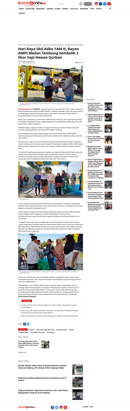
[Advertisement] (65, 29)
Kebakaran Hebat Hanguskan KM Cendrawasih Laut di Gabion (42, 379)
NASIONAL (40, 9)
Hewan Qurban (47, 45)
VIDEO (98, 9)
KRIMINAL (84, 9)
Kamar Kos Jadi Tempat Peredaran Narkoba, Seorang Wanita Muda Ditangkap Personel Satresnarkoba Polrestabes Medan (49, 312)
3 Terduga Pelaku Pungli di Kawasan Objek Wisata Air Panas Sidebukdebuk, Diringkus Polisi (95, 129)
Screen (88, 4)
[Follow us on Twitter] (57, 407)
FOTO (92, 9)
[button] (110, 8)
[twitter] (105, 4)
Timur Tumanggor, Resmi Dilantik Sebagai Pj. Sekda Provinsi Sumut (96, 139)
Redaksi (85, 407)
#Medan (71, 330)
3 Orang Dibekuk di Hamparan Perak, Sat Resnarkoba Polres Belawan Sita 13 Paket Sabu (96, 185)
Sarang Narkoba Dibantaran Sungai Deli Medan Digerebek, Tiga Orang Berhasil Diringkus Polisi (96, 206)
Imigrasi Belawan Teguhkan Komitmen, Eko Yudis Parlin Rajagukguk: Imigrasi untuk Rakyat (43, 391)
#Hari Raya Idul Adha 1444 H (45, 330)
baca (78, 62)
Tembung (80, 45)
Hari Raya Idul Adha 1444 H (35, 45)
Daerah (24, 45)
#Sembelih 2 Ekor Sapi (38, 332)
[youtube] (109, 4)
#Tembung (50, 332)
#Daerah (31, 330)
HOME (21, 9)
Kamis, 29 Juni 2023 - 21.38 (29, 63)
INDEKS (22, 13)
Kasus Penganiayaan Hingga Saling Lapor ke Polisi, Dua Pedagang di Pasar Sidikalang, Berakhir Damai (96, 163)
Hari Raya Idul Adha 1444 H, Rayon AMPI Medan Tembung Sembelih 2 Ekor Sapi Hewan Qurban (28, 344)
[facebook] (100, 4)
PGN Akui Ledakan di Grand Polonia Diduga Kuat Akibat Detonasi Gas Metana (49, 316)
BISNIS (65, 9)
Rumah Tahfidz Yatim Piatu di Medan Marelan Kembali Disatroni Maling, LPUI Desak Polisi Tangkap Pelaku (42, 366)
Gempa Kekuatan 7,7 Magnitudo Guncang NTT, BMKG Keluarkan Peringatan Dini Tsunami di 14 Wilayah (96, 174)
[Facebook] (24, 324)
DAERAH (50, 9)
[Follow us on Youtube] (65, 407)
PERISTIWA (30, 9)
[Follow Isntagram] (61, 407)
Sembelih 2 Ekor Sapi (71, 45)
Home (19, 45)
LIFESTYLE (74, 9)
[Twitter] (28, 324)
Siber (91, 407)
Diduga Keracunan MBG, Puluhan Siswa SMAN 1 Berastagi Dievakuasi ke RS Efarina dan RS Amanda (95, 151)
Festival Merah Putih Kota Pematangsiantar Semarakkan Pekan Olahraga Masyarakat (96, 195)
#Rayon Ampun (24, 332)
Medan (54, 45)
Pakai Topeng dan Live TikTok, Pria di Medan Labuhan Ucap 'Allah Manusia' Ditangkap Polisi (96, 118)
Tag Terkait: (23, 330)
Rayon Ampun (60, 45)
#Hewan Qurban (62, 330)
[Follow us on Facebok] (52, 407)
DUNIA (58, 9)
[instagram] (96, 4)
